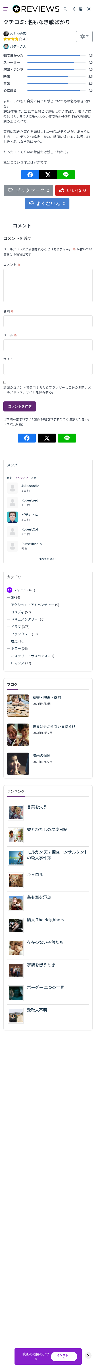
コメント (11, 264)
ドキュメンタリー (24, 619)
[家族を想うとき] (17, 970)
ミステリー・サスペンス (29, 655)
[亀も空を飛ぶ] (17, 902)
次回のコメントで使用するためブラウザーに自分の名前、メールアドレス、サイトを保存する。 (47, 389)
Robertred (29, 500)
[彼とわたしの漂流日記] (17, 834)
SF (13, 597)
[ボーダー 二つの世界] (17, 992)
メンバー (14, 465)
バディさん (29, 514)
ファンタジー (21, 634)
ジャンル (20, 589)
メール (10, 335)
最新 (9, 478)
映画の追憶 (41, 755)
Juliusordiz (30, 485)
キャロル (35, 874)
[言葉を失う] (17, 812)
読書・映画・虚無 (47, 697)
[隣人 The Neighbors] (17, 925)
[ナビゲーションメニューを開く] (7, 8)
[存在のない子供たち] (17, 947)
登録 (81, 9)
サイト (8, 359)
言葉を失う (37, 807)
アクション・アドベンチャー (32, 604)
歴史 (14, 641)
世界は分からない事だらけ (54, 726)
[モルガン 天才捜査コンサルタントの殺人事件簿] (17, 857)
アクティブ (21, 478)
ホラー (16, 648)
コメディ (17, 612)
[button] (65, 9)
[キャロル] (17, 879)
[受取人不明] (17, 1015)
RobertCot (29, 529)
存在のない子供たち (45, 942)
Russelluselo (31, 543)
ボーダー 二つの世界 (45, 987)
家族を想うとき (41, 964)
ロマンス (17, 663)
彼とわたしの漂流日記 (47, 829)
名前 (8, 311)
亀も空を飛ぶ (39, 897)
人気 (33, 478)
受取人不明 (37, 1010)
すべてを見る (47, 559)
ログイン (73, 9)
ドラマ (16, 626)
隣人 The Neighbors (45, 919)
